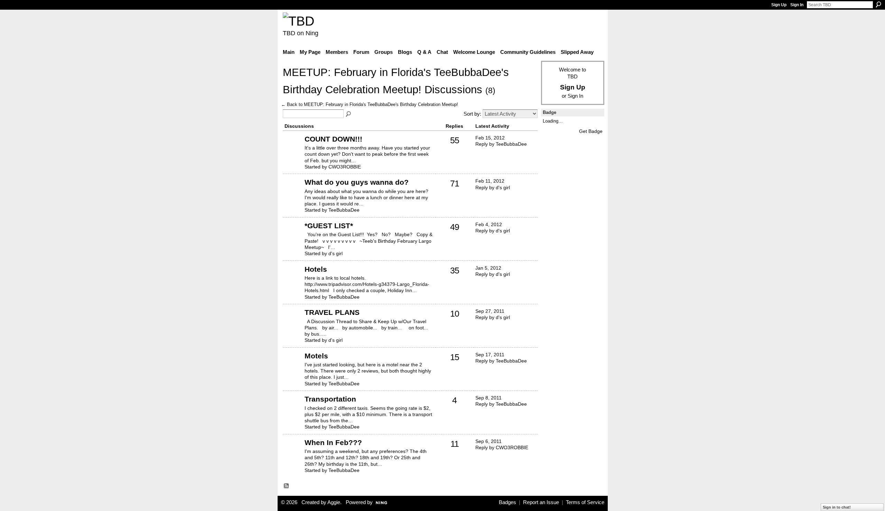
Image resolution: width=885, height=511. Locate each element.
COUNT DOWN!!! (333, 139)
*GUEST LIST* (329, 226)
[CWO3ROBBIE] (293, 149)
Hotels (316, 269)
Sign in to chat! (837, 507)
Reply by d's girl (492, 187)
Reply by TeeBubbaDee (501, 144)
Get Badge (591, 131)
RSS (286, 486)
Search (878, 4)
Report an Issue (541, 502)
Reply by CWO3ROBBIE (501, 447)
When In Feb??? (333, 442)
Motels (316, 356)
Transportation (330, 399)
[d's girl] (293, 236)
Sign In (796, 4)
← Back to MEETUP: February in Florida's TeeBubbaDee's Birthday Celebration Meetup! (369, 104)
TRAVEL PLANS (332, 312)
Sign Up (778, 4)
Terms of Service (585, 502)
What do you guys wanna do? (357, 182)
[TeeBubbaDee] (293, 192)
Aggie (333, 502)
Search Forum (349, 114)
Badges (507, 502)
